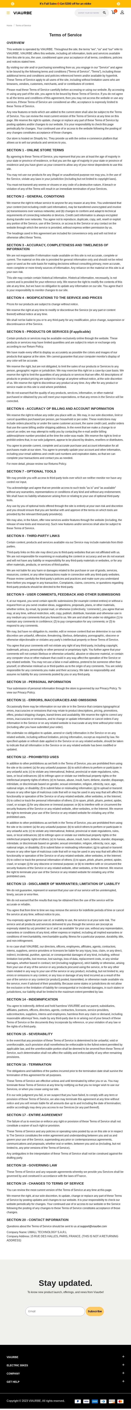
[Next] (118, 3)
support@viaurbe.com (93, 1226)
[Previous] (12, 3)
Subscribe (95, 1311)
